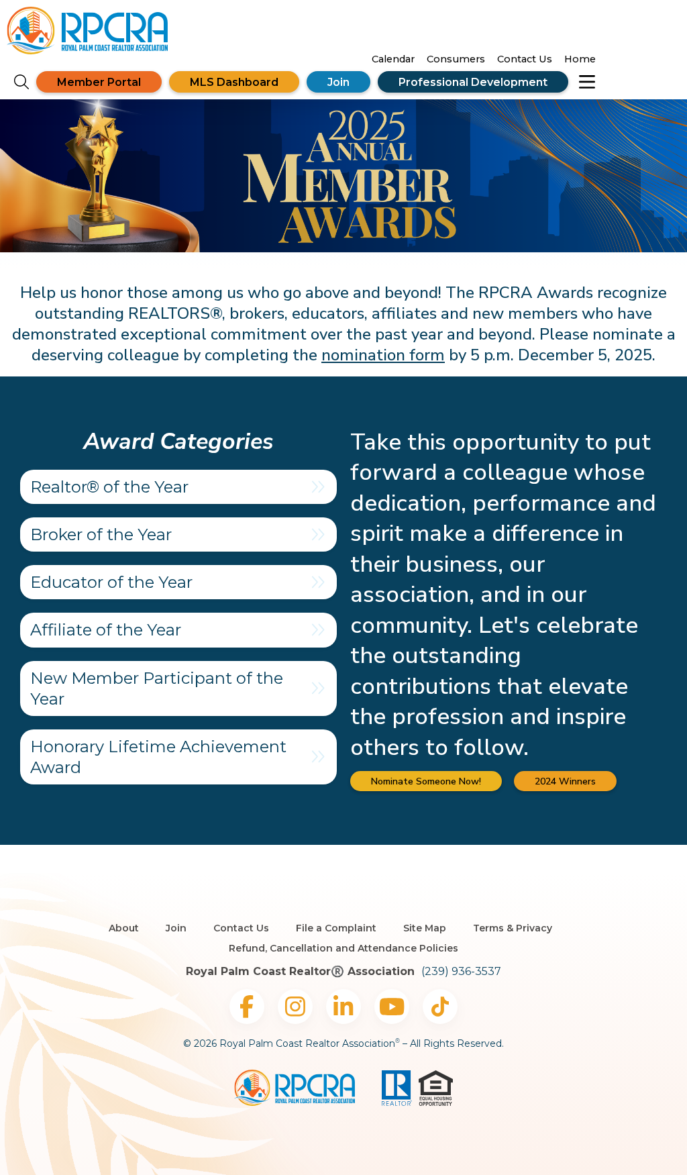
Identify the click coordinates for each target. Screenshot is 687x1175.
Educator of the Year (111, 582)
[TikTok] (440, 1006)
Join (338, 82)
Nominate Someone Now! (426, 781)
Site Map (424, 928)
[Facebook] (246, 1006)
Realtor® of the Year (109, 487)
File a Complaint (336, 928)
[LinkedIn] (343, 1006)
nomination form (383, 355)
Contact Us (524, 59)
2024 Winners (565, 781)
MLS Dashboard (234, 82)
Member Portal (99, 82)
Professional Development (473, 82)
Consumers (456, 59)
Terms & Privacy (512, 928)
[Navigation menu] (587, 82)
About (124, 928)
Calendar (393, 59)
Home (580, 59)
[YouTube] (391, 1006)
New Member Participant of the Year (156, 688)
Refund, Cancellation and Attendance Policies (343, 948)
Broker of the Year (101, 534)
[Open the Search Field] (21, 82)
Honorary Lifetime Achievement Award (158, 757)
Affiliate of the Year (105, 630)
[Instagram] (295, 1006)
